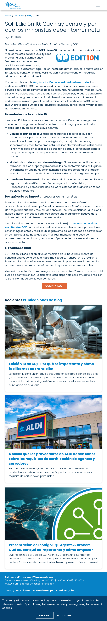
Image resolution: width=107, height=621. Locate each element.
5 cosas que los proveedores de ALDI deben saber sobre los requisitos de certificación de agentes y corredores (52, 459)
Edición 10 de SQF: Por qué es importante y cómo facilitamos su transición (51, 366)
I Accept (45, 615)
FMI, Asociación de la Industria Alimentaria (61, 82)
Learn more (63, 615)
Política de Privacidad (18, 577)
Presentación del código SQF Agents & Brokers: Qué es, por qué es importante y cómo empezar (51, 547)
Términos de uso (43, 577)
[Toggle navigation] (98, 5)
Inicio (8, 15)
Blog (29, 15)
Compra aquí (54, 286)
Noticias (19, 15)
